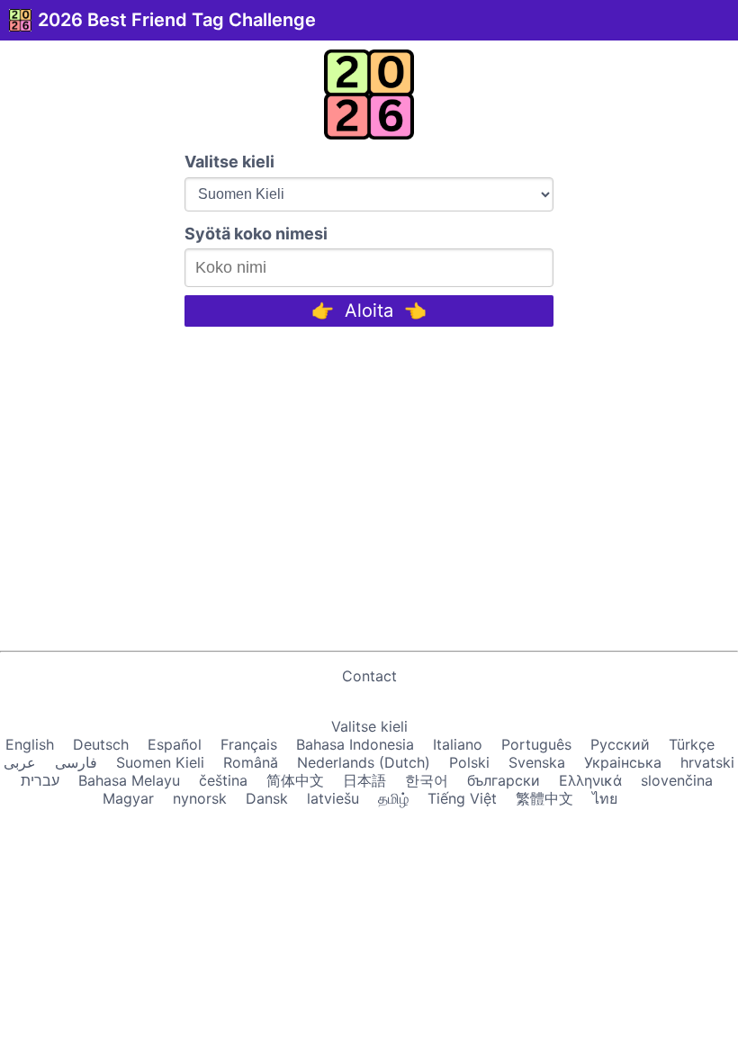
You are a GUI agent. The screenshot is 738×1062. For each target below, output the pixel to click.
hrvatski (707, 762)
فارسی (76, 762)
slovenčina (677, 780)
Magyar (128, 798)
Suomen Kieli (160, 762)
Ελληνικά (590, 780)
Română (250, 762)
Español (175, 744)
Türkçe (692, 744)
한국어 (426, 780)
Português (536, 744)
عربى (20, 762)
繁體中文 (544, 798)
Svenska (536, 762)
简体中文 (295, 780)
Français (248, 744)
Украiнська (623, 762)
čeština (223, 780)
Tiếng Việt (462, 798)
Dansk (267, 798)
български (503, 780)
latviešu (333, 798)
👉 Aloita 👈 (369, 310)
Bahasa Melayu (129, 780)
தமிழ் (393, 798)
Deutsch (101, 744)
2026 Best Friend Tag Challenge (177, 20)
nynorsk (200, 798)
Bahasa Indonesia (355, 744)
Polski (469, 762)
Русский (620, 744)
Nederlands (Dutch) (363, 762)
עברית (40, 780)
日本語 (364, 780)
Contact (369, 676)
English (29, 744)
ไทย (604, 798)
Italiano (457, 744)
